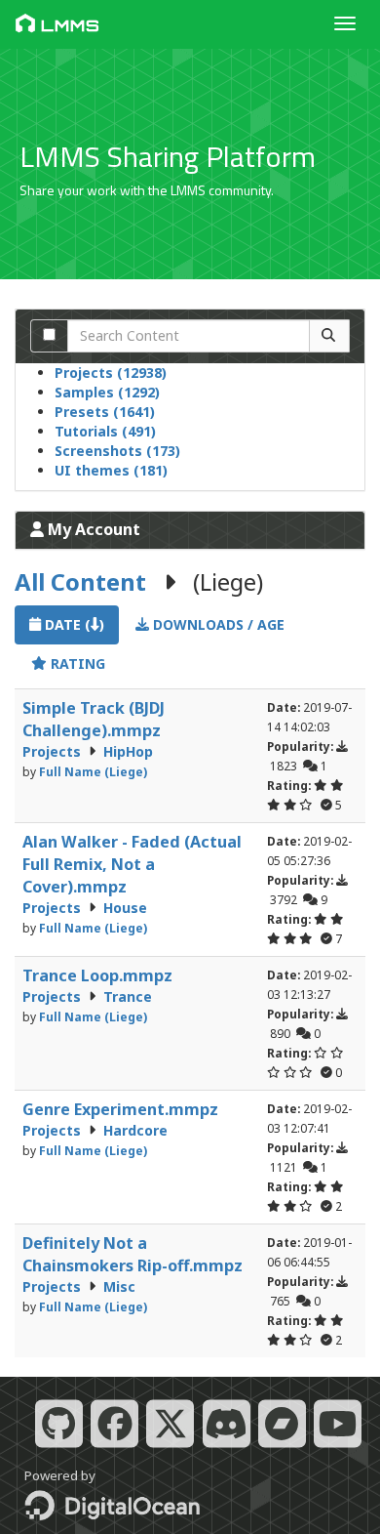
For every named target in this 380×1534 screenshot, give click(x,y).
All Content (80, 581)
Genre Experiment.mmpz (120, 1109)
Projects (53, 751)
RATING (76, 663)
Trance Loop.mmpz (97, 975)
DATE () (72, 624)
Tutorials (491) (105, 431)
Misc (119, 1286)
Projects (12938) (111, 372)
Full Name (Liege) (93, 771)
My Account (92, 529)
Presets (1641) (105, 411)
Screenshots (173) (117, 450)
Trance (127, 996)
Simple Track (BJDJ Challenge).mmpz (93, 719)
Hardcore (135, 1130)
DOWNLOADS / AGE (217, 624)
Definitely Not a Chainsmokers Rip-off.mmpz (132, 1254)
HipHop (128, 751)
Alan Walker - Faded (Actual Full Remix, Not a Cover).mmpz (132, 864)
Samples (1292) (107, 392)
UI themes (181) (111, 470)
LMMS (70, 25)
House (125, 907)
